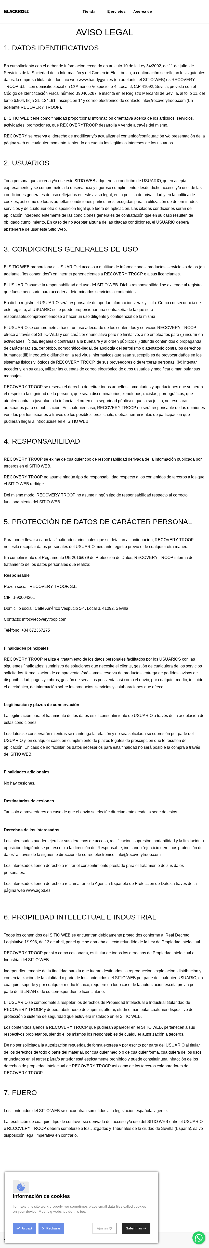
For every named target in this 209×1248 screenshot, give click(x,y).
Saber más (134, 1228)
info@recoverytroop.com (163, 100)
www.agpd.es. (38, 890)
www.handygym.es (96, 79)
